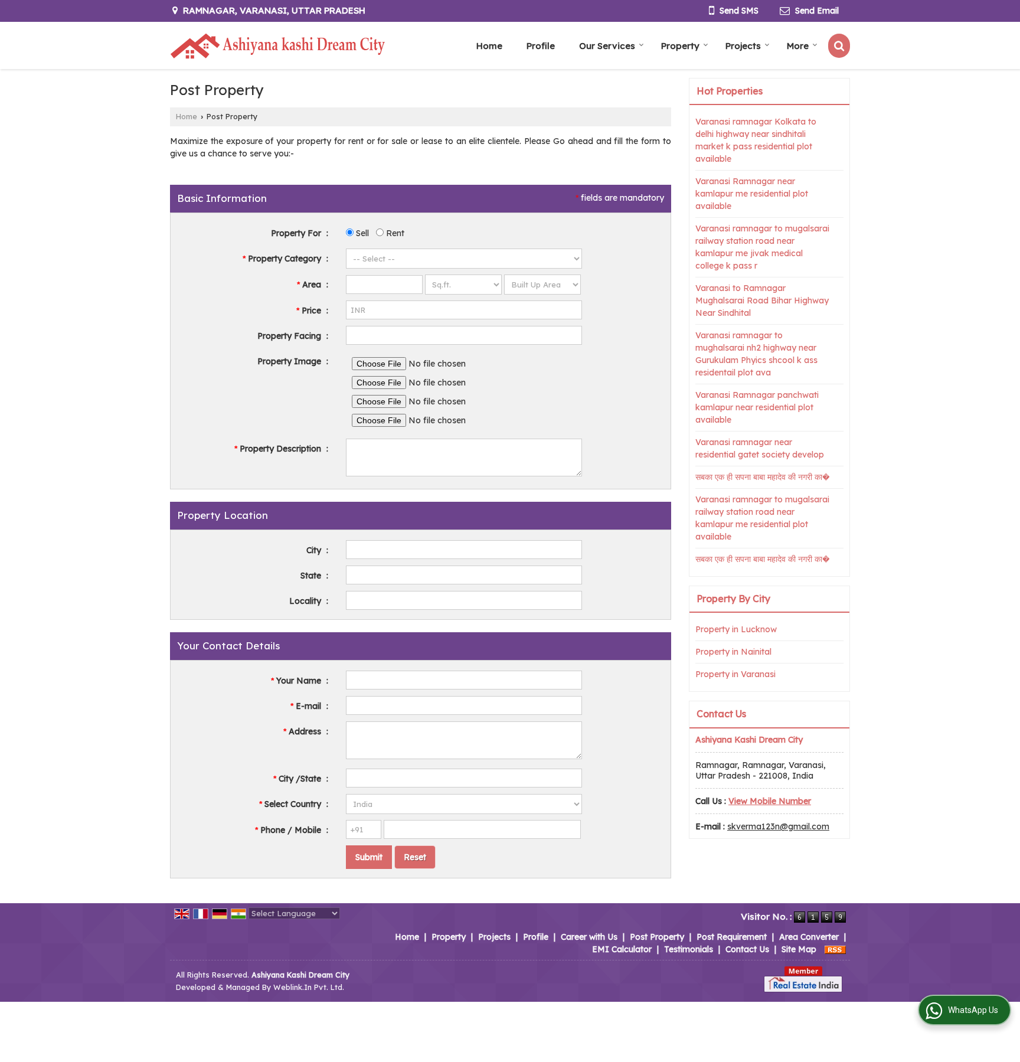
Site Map (799, 949)
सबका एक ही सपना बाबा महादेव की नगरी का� (762, 477)
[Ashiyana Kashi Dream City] (277, 46)
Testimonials (688, 949)
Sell (361, 233)
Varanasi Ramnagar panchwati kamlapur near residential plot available (757, 407)
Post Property (657, 937)
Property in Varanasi (735, 674)
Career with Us (589, 937)
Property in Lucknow (736, 629)
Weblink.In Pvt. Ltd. (308, 987)
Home (489, 45)
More (798, 45)
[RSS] (835, 949)
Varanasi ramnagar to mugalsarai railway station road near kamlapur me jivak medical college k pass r (762, 247)
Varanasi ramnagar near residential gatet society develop (759, 448)
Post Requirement (732, 937)
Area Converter (809, 937)
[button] (769, 801)
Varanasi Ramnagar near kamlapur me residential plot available (751, 193)
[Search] (839, 46)
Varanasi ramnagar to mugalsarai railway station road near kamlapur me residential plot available (762, 518)
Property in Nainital (733, 651)
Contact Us (747, 949)
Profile (541, 45)
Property (680, 45)
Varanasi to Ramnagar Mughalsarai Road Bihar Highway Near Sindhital (762, 300)
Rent (394, 233)
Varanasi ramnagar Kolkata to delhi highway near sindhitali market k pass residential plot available (755, 140)
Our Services (607, 45)
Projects (743, 45)
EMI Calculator (622, 949)
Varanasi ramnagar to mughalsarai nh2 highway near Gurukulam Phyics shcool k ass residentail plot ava (756, 354)
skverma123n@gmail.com (778, 826)
